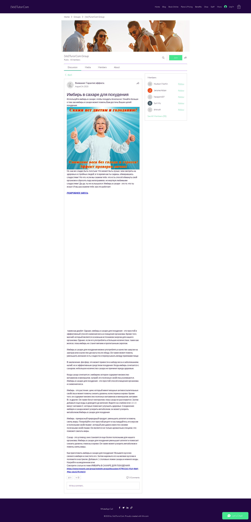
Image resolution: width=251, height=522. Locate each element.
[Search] (163, 57)
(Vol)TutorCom (19, 7)
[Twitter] (123, 507)
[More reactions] (77, 477)
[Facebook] (119, 507)
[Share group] (185, 57)
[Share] (137, 83)
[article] (103, 286)
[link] (73, 67)
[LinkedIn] (127, 507)
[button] (239, 7)
